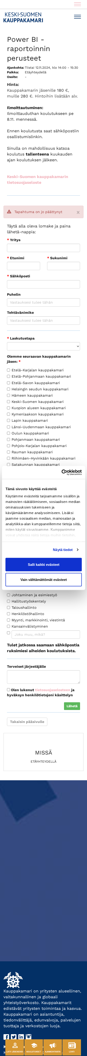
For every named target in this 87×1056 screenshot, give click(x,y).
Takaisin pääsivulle (27, 722)
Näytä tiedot (63, 550)
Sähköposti (18, 276)
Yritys (13, 240)
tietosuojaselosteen (52, 690)
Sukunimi (57, 258)
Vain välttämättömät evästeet (43, 580)
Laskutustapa (21, 338)
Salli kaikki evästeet (43, 564)
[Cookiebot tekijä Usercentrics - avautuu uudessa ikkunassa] (62, 473)
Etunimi (15, 258)
